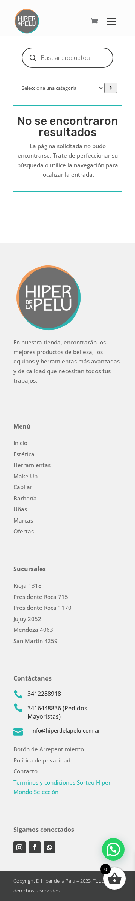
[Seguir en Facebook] (34, 847)
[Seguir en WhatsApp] (50, 847)
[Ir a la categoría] (110, 88)
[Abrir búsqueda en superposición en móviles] (67, 57)
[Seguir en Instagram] (20, 847)
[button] (113, 849)
